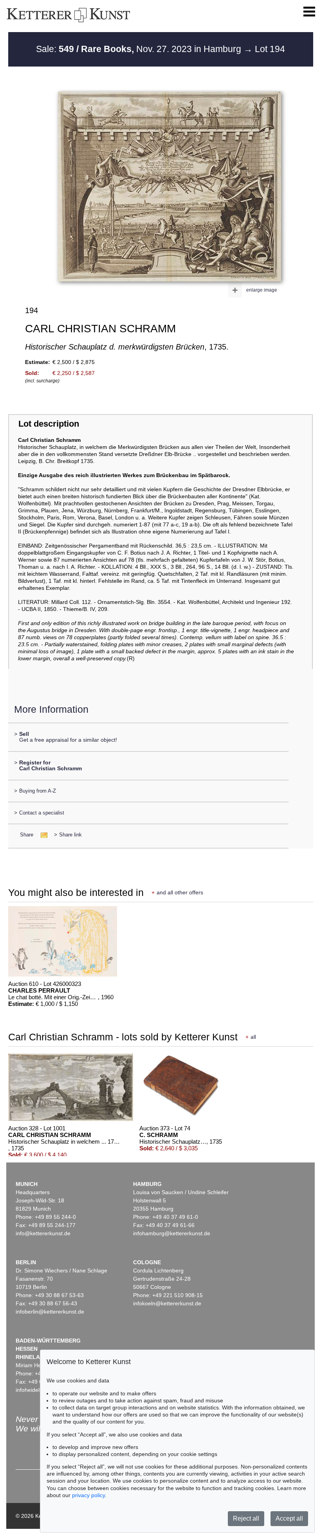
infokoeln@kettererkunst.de (167, 1303)
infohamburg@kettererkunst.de (171, 1233)
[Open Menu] (309, 12)
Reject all (246, 1518)
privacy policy (88, 1495)
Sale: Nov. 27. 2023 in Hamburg (139, 49)
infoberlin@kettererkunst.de (50, 1311)
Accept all (289, 1518)
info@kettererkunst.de (43, 1233)
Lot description (48, 424)
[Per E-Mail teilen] (42, 835)
